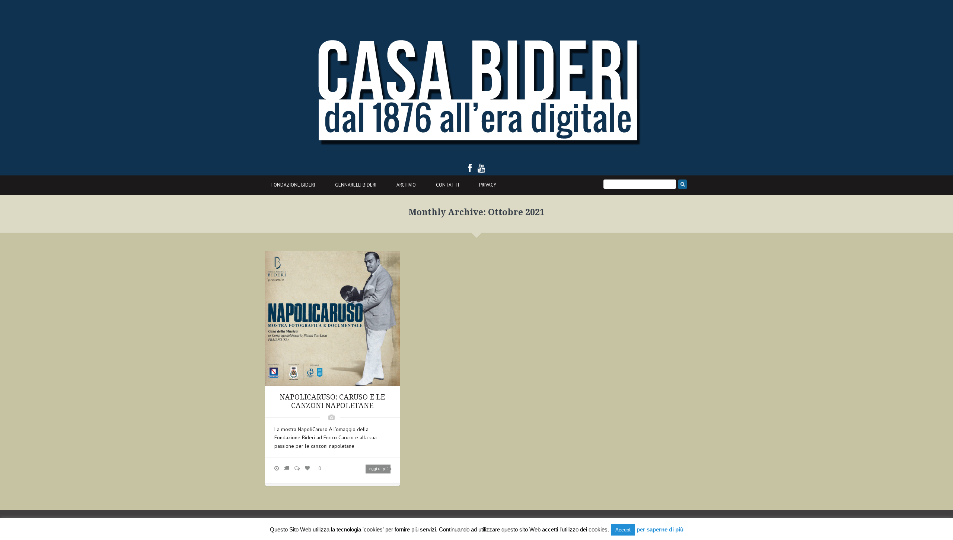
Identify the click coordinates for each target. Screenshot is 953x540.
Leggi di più (378, 468)
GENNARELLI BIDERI (355, 185)
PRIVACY (487, 185)
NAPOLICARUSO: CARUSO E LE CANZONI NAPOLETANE (332, 401)
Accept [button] (623, 530)
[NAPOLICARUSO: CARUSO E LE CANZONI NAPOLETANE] (332, 317)
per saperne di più (660, 529)
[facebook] (470, 168)
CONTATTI (447, 185)
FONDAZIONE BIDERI (293, 185)
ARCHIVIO (406, 185)
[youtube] (481, 168)
